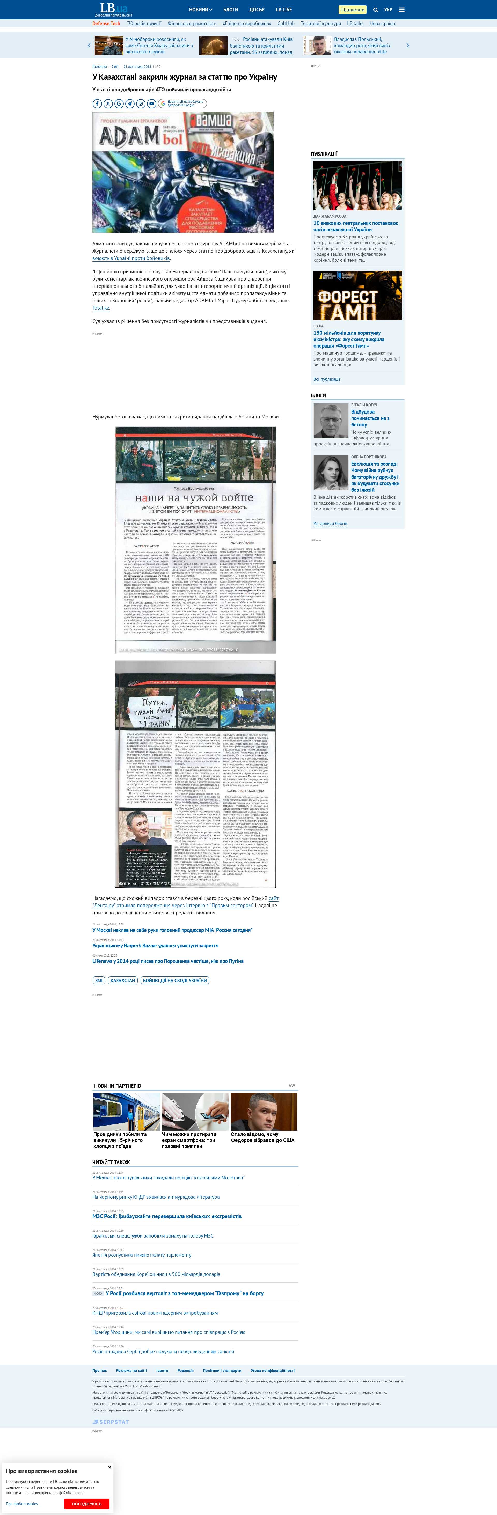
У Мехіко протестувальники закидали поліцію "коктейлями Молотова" (168, 1177)
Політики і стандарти (222, 1370)
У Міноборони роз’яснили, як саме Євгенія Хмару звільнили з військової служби (159, 45)
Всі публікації (326, 379)
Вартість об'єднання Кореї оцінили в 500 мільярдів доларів (156, 1274)
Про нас (99, 1370)
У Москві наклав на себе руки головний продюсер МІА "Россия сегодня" (172, 929)
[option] (144, 45)
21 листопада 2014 (137, 66)
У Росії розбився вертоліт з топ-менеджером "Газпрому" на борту (179, 1293)
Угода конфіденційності (273, 1370)
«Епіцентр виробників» (247, 23)
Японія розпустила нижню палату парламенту (141, 1255)
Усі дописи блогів (330, 523)
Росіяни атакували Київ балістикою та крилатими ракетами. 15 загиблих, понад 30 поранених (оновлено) (261, 48)
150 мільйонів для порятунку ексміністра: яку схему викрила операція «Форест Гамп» (348, 339)
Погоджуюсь (87, 1504)
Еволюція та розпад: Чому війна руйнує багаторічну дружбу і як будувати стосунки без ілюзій (375, 476)
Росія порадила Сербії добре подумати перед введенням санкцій (163, 1351)
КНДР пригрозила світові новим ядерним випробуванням (155, 1313)
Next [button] (408, 45)
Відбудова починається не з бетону (370, 418)
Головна (99, 66)
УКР (388, 9)
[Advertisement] (195, 373)
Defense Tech (106, 23)
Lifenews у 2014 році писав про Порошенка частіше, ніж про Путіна (167, 961)
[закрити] (109, 1467)
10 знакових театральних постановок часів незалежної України (355, 226)
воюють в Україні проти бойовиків (131, 258)
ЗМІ (99, 980)
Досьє (257, 9)
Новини (198, 9)
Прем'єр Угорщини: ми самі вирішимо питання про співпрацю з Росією (168, 1332)
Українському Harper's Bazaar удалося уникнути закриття (155, 945)
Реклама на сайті (131, 1370)
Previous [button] (89, 45)
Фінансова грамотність (192, 23)
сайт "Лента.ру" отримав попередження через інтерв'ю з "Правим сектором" (185, 902)
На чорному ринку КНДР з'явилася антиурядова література (156, 1197)
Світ (115, 66)
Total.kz (100, 307)
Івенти (162, 1370)
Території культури (321, 23)
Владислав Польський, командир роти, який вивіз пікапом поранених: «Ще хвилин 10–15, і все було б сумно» (363, 51)
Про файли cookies (22, 1503)
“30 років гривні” (144, 23)
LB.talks (355, 23)
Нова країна (382, 23)
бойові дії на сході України (175, 980)
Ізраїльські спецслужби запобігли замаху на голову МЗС (153, 1235)
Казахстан (123, 980)
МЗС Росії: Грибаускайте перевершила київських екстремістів (167, 1216)
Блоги (230, 9)
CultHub (286, 23)
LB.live (284, 9)
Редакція (186, 1370)
